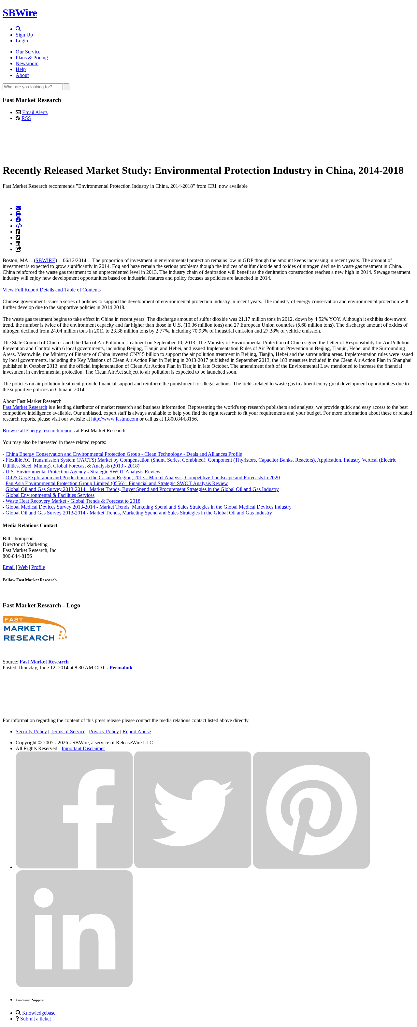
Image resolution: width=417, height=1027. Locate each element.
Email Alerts (35, 112)
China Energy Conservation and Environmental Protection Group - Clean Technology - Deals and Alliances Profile (124, 454)
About (22, 75)
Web (23, 567)
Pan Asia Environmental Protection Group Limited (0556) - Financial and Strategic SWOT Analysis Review (117, 483)
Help (21, 69)
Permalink (121, 667)
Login (22, 40)
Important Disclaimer (83, 748)
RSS (26, 118)
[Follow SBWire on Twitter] (193, 867)
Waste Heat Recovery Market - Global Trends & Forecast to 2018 (73, 501)
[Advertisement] (208, 141)
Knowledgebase (38, 1013)
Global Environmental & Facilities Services (50, 495)
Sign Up (24, 34)
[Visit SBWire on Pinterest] (311, 867)
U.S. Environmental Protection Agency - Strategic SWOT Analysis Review (83, 471)
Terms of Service (67, 731)
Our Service (28, 51)
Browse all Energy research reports (39, 430)
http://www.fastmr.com (114, 419)
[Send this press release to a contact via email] (18, 208)
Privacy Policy (104, 731)
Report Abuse (136, 731)
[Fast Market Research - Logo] (35, 639)
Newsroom (27, 63)
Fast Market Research (25, 407)
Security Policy (31, 731)
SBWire (20, 13)
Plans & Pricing (32, 57)
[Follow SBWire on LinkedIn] (74, 986)
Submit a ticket (35, 1018)
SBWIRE (45, 260)
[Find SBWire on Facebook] (74, 867)
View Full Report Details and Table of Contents (52, 289)
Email (9, 567)
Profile (38, 567)
